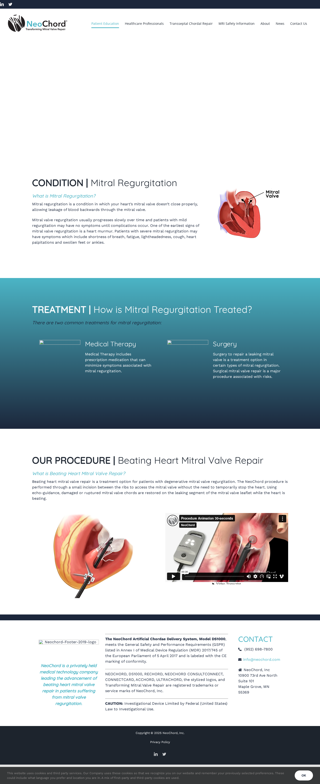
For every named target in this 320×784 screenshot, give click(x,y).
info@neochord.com (261, 659)
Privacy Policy (160, 742)
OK (303, 775)
